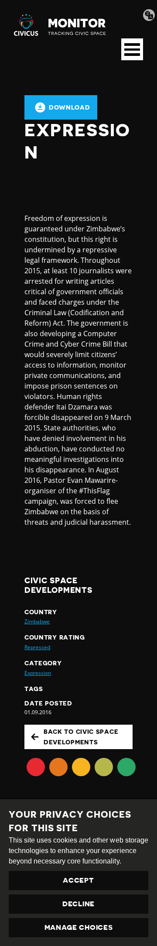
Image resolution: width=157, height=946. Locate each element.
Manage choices (78, 927)
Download (69, 107)
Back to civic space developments (81, 737)
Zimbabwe (37, 621)
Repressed (37, 647)
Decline (78, 904)
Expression (37, 673)
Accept (78, 880)
